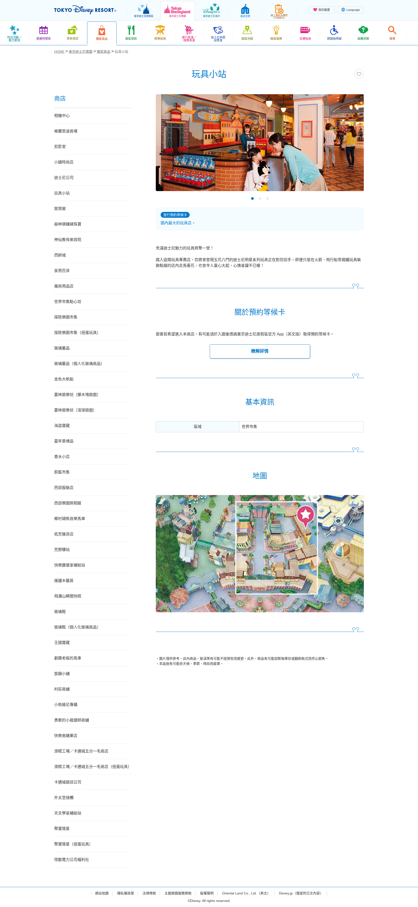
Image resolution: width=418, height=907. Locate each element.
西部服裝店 (64, 488)
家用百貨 (62, 271)
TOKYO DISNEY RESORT (85, 10)
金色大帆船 (64, 379)
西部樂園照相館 (67, 503)
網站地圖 (102, 893)
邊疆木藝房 (64, 581)
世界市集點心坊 (67, 302)
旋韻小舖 (62, 674)
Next (351, 143)
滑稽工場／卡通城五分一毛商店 (81, 751)
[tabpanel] (260, 145)
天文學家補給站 (67, 813)
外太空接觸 (64, 798)
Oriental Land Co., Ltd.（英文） (246, 893)
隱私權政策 (125, 893)
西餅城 (60, 255)
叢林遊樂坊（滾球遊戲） (75, 410)
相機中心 (62, 116)
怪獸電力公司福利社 (71, 860)
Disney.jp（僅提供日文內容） (301, 893)
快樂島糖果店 (65, 736)
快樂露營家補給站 (69, 565)
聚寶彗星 (62, 829)
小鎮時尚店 (64, 162)
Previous (168, 143)
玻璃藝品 (62, 348)
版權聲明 (207, 893)
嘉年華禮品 (64, 441)
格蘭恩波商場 (65, 131)
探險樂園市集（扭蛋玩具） (77, 333)
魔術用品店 (64, 286)
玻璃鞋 (60, 612)
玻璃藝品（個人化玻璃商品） (79, 364)
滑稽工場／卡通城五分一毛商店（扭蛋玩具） (93, 767)
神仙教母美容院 (67, 240)
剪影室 (60, 147)
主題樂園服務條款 (178, 893)
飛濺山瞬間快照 (67, 596)
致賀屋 (60, 209)
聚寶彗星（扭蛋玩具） (73, 844)
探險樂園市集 (65, 317)
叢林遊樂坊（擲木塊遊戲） (77, 395)
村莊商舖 (62, 689)
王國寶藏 (62, 643)
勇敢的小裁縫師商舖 (71, 720)
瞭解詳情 (260, 351)
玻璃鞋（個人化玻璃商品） (77, 627)
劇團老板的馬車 (67, 658)
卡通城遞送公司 (67, 782)
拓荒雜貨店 (64, 534)
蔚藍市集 (62, 472)
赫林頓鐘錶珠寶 (67, 224)
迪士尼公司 (64, 178)
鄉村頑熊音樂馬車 (69, 519)
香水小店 (62, 457)
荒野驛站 (62, 550)
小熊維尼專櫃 (65, 705)
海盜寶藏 (62, 426)
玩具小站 (62, 193)
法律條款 (149, 893)
